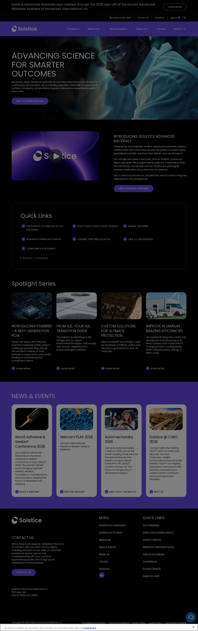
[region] (99, 627)
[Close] (193, 627)
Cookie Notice (89, 628)
